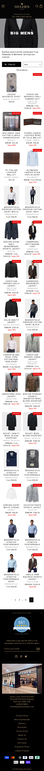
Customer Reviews (21, 613)
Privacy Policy (22, 716)
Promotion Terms (22, 747)
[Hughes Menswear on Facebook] (21, 656)
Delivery (21, 723)
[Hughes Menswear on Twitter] (26, 656)
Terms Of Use (22, 731)
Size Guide (22, 727)
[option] (22, 15)
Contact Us (22, 739)
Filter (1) (11, 64)
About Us (22, 735)
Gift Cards (22, 743)
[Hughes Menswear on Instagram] (16, 656)
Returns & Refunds (22, 719)
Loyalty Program (22, 751)
